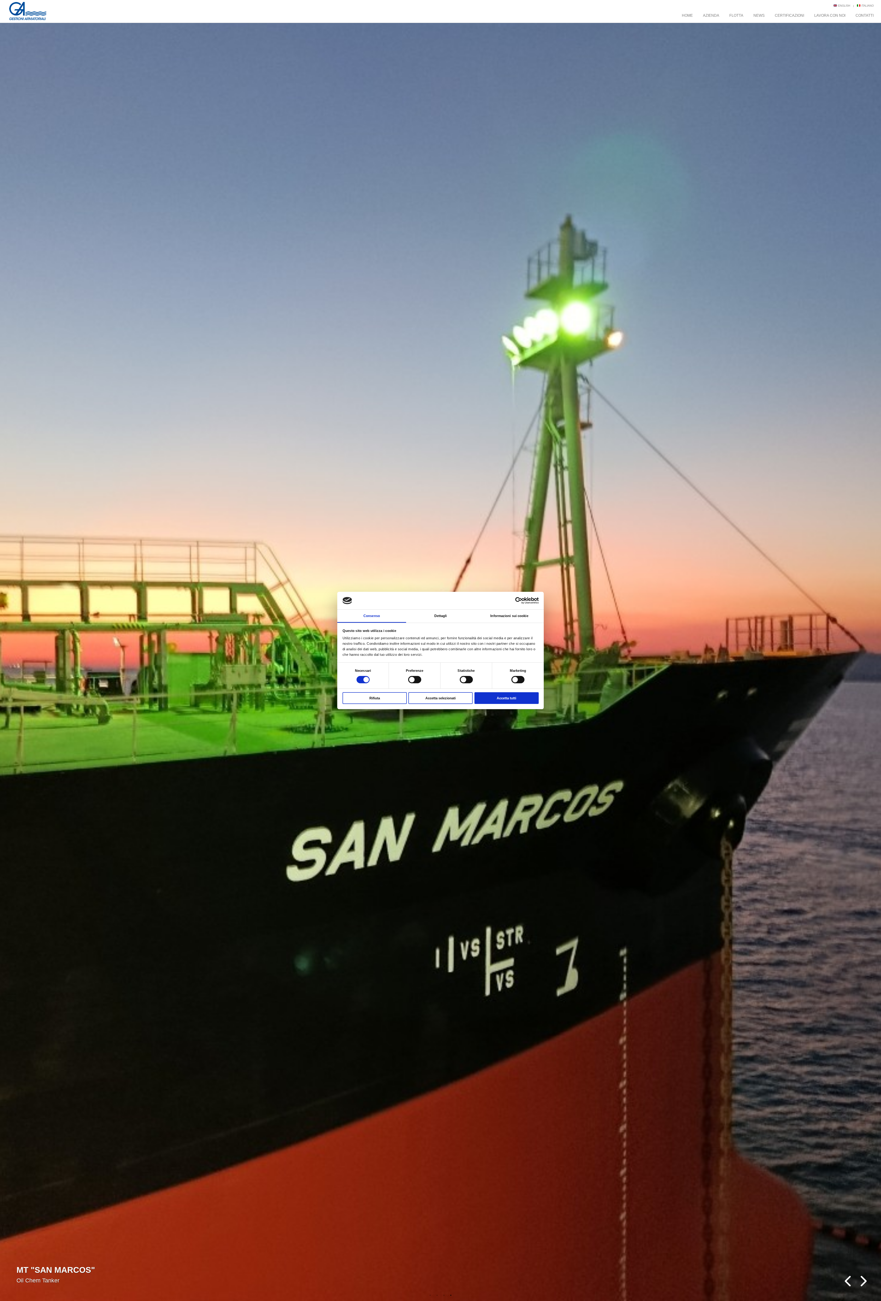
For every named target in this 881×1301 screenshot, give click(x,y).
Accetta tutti (506, 698)
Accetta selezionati (440, 698)
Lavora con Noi (829, 15)
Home (687, 15)
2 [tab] (437, 1295)
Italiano (867, 5)
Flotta (736, 15)
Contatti (865, 15)
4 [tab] (451, 1295)
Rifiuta (374, 698)
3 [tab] (444, 1295)
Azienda (711, 15)
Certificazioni (789, 15)
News (759, 15)
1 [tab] (430, 1295)
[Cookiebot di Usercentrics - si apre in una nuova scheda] (519, 600)
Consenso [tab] (371, 616)
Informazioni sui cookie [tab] (509, 616)
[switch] (414, 679)
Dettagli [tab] (440, 616)
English (843, 5)
